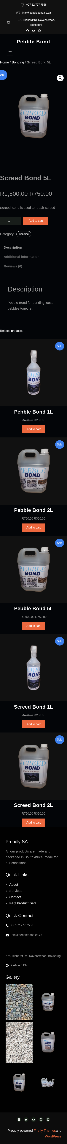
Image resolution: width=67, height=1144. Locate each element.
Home (4, 62)
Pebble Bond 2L (33, 510)
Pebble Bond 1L (33, 412)
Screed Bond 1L (33, 707)
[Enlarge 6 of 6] (56, 1069)
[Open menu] (10, 52)
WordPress (53, 1136)
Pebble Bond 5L (33, 608)
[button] (60, 78)
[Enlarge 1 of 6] (28, 989)
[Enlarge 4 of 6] (56, 1027)
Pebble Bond (33, 41)
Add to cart (36, 220)
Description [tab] (13, 247)
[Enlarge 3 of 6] (28, 1027)
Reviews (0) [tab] (13, 266)
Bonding (18, 62)
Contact (15, 897)
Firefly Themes (45, 1130)
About (13, 884)
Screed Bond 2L (33, 805)
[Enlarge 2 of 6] (56, 989)
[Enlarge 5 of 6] (28, 1069)
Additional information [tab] (21, 257)
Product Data (26, 903)
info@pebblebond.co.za (36, 12)
